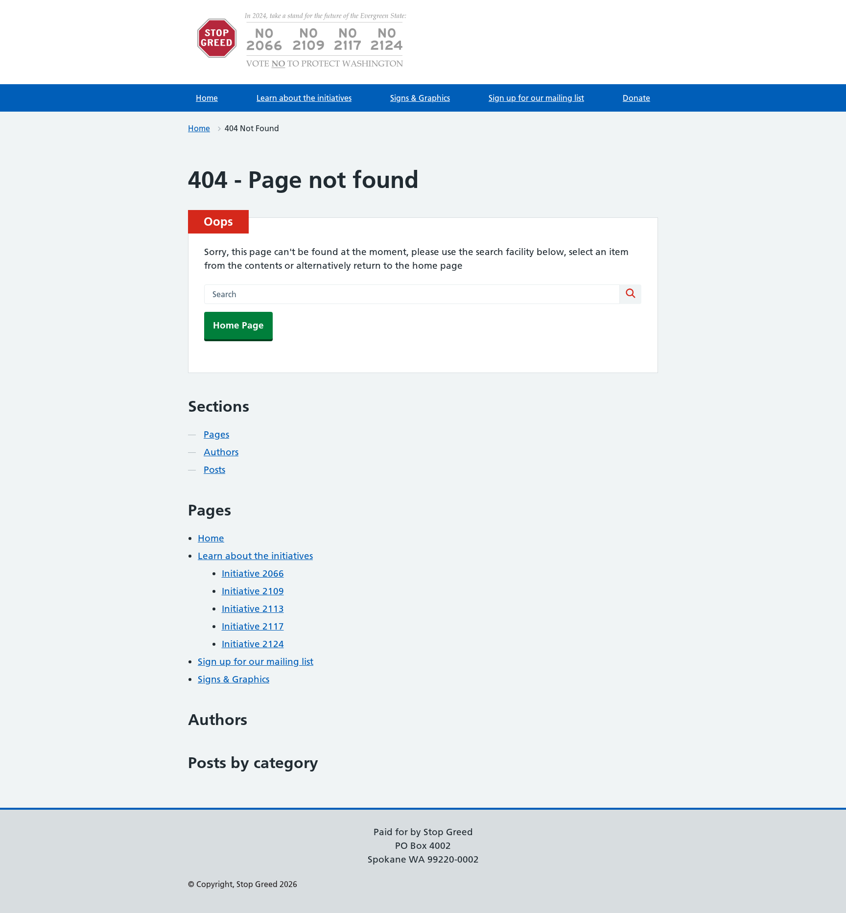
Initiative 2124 (253, 644)
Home (207, 98)
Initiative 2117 (253, 626)
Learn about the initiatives (304, 98)
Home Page (238, 325)
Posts (214, 469)
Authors (221, 452)
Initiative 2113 (253, 608)
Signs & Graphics (420, 98)
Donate (636, 98)
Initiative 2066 (253, 573)
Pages (216, 434)
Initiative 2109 (253, 591)
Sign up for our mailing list (536, 98)
